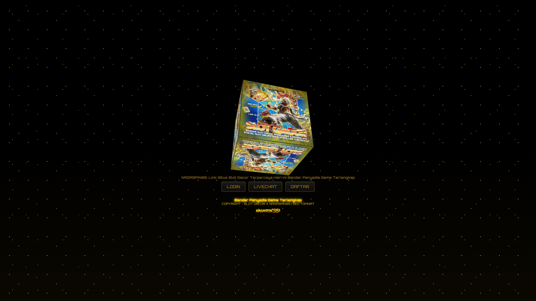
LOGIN (233, 186)
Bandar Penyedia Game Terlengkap (268, 200)
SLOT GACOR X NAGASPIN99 (267, 203)
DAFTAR (300, 186)
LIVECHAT (265, 186)
